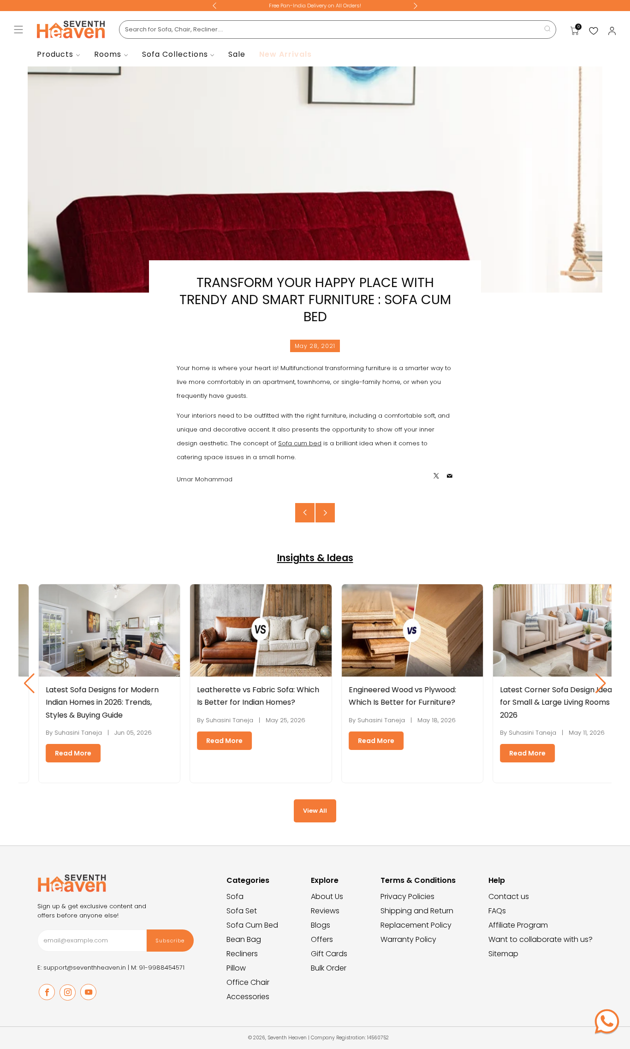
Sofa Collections (175, 54)
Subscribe (169, 940)
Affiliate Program (518, 925)
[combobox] (337, 29)
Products (55, 54)
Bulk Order (328, 968)
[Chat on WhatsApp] (607, 1021)
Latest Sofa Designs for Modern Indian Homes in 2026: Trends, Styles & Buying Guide (85, 702)
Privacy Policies (407, 896)
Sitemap (503, 953)
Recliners (242, 953)
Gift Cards (329, 953)
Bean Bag (243, 939)
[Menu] (18, 29)
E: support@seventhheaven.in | (84, 967)
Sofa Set (241, 910)
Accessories (247, 996)
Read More (56, 753)
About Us (327, 896)
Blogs (320, 925)
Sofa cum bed (299, 443)
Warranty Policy (408, 939)
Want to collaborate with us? (540, 939)
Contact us (508, 896)
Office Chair (247, 982)
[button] (600, 683)
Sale (236, 54)
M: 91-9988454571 (157, 967)
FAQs (497, 910)
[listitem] (315, 5)
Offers (322, 939)
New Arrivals (285, 54)
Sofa (235, 896)
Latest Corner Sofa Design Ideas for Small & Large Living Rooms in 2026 (542, 702)
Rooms (107, 54)
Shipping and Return (416, 910)
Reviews (325, 910)
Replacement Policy (416, 925)
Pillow (236, 968)
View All (315, 810)
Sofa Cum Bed (252, 925)
